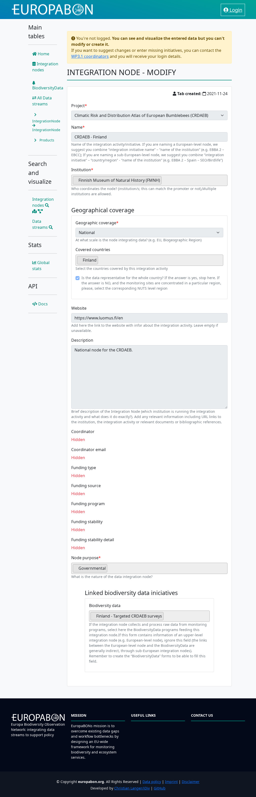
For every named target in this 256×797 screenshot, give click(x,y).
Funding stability (86, 521)
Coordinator (82, 431)
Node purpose (84, 557)
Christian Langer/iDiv (132, 788)
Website (78, 308)
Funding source (86, 485)
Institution (81, 169)
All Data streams (42, 101)
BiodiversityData (47, 88)
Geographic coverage (96, 223)
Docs (42, 304)
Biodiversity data (104, 605)
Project (78, 105)
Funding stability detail (92, 539)
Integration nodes (45, 67)
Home (43, 54)
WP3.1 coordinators (90, 56)
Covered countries (93, 249)
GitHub (160, 788)
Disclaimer (191, 781)
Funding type (83, 467)
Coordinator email (88, 449)
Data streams (40, 224)
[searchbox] (164, 182)
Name (76, 127)
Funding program (88, 503)
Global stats (41, 265)
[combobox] (149, 180)
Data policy (151, 781)
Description (82, 340)
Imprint (171, 781)
